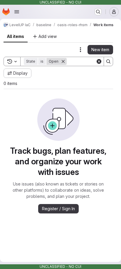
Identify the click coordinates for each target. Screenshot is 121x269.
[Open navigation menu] (16, 11)
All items (15, 36)
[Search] (108, 61)
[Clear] (98, 61)
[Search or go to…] (98, 11)
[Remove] (63, 61)
